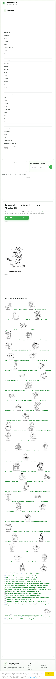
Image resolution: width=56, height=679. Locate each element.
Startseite (4, 174)
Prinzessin (6, 103)
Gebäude (6, 57)
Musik (5, 91)
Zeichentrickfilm (8, 140)
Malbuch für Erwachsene (10, 143)
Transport (6, 118)
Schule (5, 112)
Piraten (5, 100)
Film (5, 53)
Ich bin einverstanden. (50, 674)
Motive (9, 174)
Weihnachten (7, 128)
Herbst (5, 72)
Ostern (5, 97)
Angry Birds (7, 32)
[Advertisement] (28, 18)
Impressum (43, 665)
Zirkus (5, 137)
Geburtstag (7, 60)
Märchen (6, 87)
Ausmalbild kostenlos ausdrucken (16, 217)
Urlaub (5, 122)
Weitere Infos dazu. (33, 677)
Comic (5, 44)
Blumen (6, 41)
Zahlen (5, 134)
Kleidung (6, 78)
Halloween (6, 63)
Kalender (30, 669)
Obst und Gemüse (8, 94)
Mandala (6, 81)
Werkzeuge (7, 131)
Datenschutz (44, 667)
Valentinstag (7, 125)
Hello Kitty (6, 69)
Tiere (5, 115)
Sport (5, 106)
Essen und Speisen (8, 47)
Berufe (5, 38)
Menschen (6, 84)
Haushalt (6, 66)
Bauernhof (6, 35)
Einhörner (6, 50)
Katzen (5, 75)
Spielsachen (7, 109)
